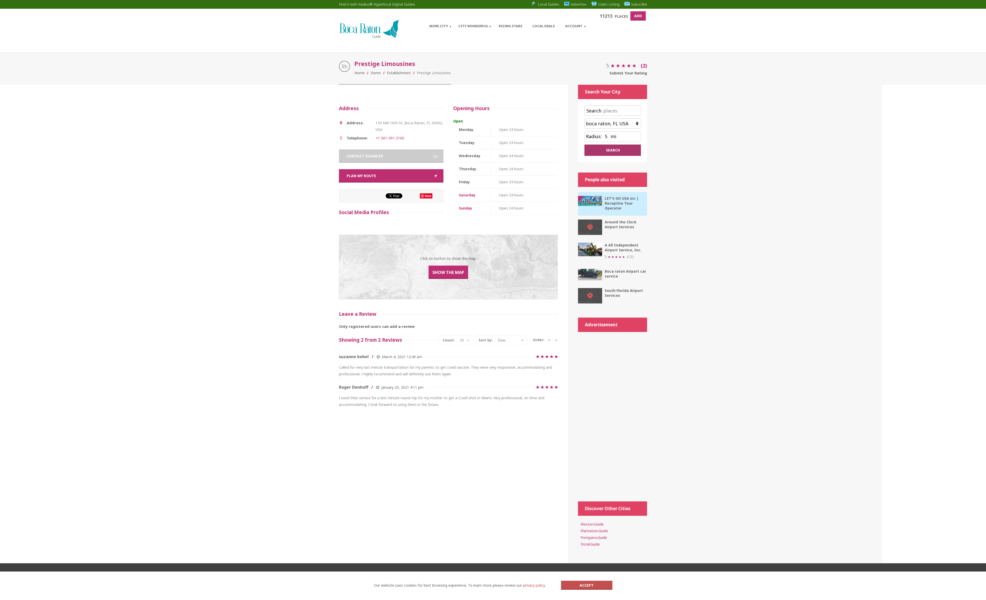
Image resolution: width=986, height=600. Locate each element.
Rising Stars (510, 26)
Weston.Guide (592, 524)
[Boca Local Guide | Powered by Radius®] (369, 36)
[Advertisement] (612, 414)
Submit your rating (628, 73)
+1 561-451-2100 (390, 138)
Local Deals (544, 26)
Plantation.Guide (594, 530)
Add (638, 15)
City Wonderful (473, 26)
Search (593, 111)
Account (573, 26)
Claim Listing (609, 4)
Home (359, 72)
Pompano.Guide (594, 537)
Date (502, 340)
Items (376, 72)
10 (462, 340)
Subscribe (639, 4)
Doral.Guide (590, 544)
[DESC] (549, 340)
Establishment (399, 72)
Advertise (578, 4)
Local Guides (548, 4)
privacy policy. (534, 585)
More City (438, 26)
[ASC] (556, 340)
